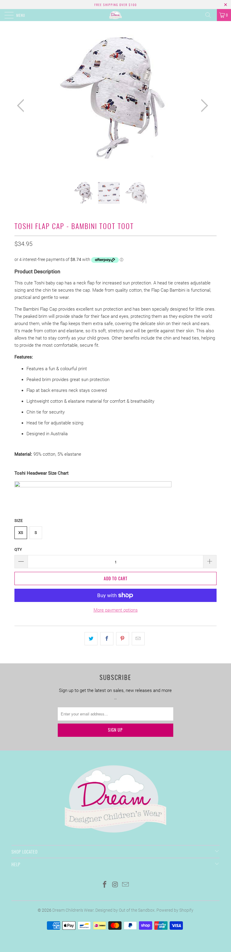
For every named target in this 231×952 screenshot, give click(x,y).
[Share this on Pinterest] (122, 638)
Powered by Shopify (174, 910)
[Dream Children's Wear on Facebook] (104, 885)
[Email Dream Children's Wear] (125, 885)
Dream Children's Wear (73, 910)
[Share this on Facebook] (106, 638)
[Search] (210, 15)
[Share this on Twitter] (91, 638)
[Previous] (22, 105)
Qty (18, 549)
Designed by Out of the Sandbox (125, 910)
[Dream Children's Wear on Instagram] (115, 885)
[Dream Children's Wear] (115, 15)
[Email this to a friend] (138, 638)
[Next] (203, 105)
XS (20, 532)
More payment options (116, 610)
